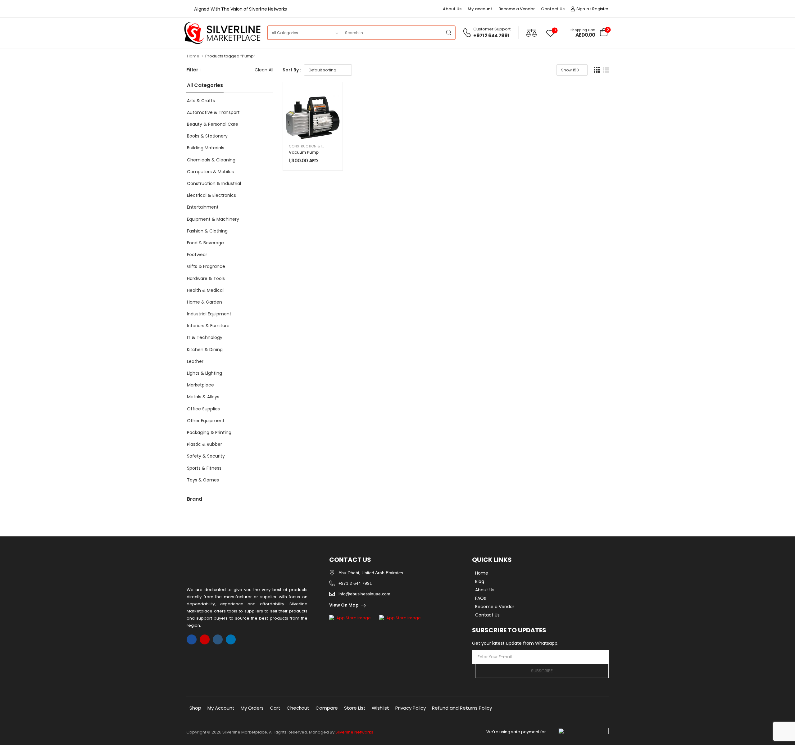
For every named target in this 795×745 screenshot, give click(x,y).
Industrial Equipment (209, 314)
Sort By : (292, 70)
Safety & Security (206, 456)
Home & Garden (204, 302)
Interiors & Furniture (208, 325)
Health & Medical (205, 290)
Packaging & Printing (209, 432)
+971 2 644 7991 (491, 35)
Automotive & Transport (213, 112)
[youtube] (218, 639)
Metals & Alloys (203, 397)
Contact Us (553, 9)
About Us (452, 9)
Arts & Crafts (201, 100)
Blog (479, 581)
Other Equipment (206, 420)
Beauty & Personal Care (212, 124)
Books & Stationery (207, 136)
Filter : (193, 70)
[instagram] (205, 639)
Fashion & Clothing (207, 231)
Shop (195, 708)
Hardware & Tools (206, 278)
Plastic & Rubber (204, 444)
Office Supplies (203, 409)
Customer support (492, 29)
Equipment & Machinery (213, 219)
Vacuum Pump (304, 152)
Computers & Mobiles (210, 171)
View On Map (344, 605)
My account (480, 9)
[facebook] (192, 639)
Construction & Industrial (214, 183)
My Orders (252, 708)
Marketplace (200, 385)
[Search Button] (449, 32)
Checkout (298, 708)
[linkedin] (231, 639)
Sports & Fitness (204, 468)
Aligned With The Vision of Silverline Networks (240, 9)
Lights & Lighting (204, 373)
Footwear (197, 254)
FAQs (480, 598)
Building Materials (205, 148)
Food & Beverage (205, 243)
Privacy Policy (410, 708)
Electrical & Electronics (211, 195)
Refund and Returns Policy (462, 708)
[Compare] (531, 33)
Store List (355, 708)
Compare (327, 708)
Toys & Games (203, 480)
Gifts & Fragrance (206, 266)
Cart (275, 708)
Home (193, 56)
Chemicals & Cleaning (211, 160)
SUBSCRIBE (542, 671)
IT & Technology (204, 337)
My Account (220, 708)
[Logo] (222, 33)
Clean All (264, 70)
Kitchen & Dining (205, 349)
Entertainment (203, 207)
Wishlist (380, 708)
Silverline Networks (354, 732)
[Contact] (468, 32)
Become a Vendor (516, 9)
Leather (195, 361)
